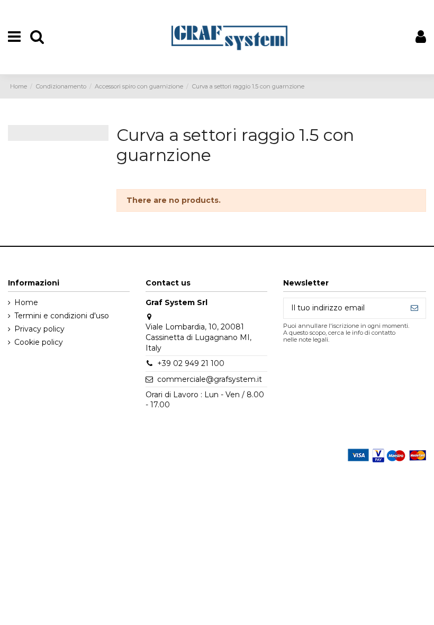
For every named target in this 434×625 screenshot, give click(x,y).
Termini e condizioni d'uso (61, 315)
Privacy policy (39, 329)
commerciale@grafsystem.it (209, 379)
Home (26, 302)
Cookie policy (38, 342)
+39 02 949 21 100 (190, 363)
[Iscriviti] (414, 308)
